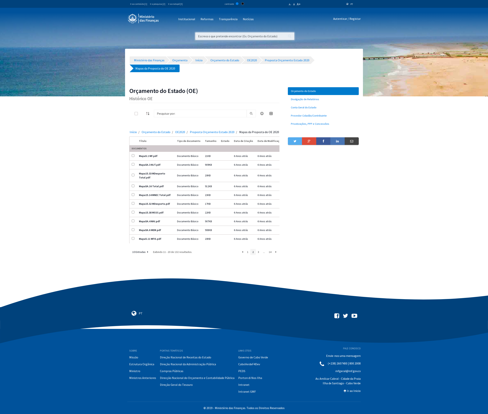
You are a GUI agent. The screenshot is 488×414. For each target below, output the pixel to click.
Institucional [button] (186, 19)
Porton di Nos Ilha (250, 378)
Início (133, 132)
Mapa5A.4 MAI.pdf (149, 221)
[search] (251, 113)
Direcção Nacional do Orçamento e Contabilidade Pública (197, 378)
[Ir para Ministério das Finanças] (143, 18)
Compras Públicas (171, 371)
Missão (133, 357)
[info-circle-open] (262, 113)
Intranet (244, 385)
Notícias (248, 19)
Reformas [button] (207, 19)
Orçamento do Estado (156, 132)
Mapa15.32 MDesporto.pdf (154, 203)
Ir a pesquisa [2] (157, 3)
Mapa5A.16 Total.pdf (151, 186)
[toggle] (142, 114)
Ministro (134, 371)
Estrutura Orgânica (141, 364)
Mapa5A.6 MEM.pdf (150, 230)
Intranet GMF (247, 391)
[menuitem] (323, 91)
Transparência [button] (228, 19)
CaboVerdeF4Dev (249, 364)
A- (290, 4)
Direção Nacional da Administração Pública (188, 364)
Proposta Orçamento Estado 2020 (212, 132)
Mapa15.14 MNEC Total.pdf (155, 195)
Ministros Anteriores (142, 378)
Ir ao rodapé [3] (175, 3)
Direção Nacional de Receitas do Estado (185, 357)
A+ (299, 4)
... (264, 252)
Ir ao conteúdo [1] (138, 3)
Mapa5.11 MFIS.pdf (150, 239)
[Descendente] (149, 113)
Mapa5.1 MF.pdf (148, 156)
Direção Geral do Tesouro (176, 385)
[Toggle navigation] (165, 19)
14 (270, 252)
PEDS (241, 371)
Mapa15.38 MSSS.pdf (151, 212)
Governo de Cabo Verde (253, 357)
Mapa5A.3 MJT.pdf (150, 164)
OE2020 (180, 132)
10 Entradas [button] (139, 252)
